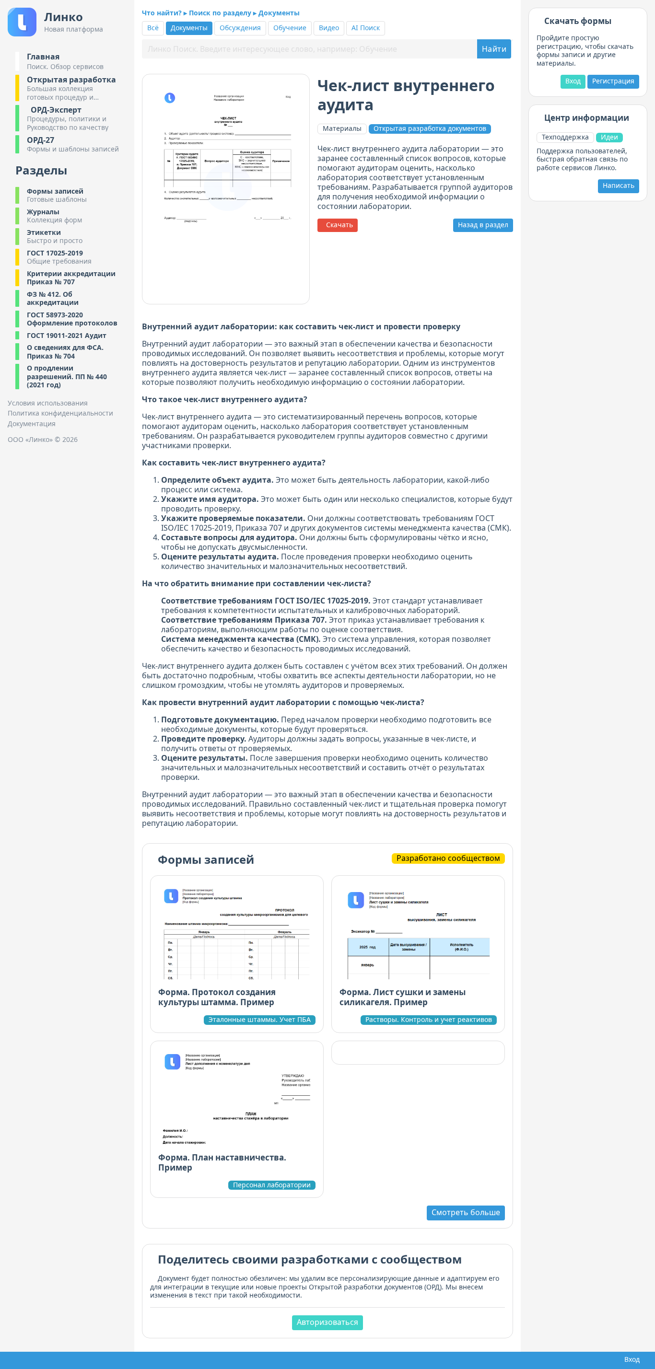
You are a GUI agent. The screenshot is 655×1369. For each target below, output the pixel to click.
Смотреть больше (466, 1212)
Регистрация (613, 80)
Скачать (337, 224)
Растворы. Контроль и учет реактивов (428, 1019)
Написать (618, 185)
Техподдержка (565, 136)
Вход (573, 80)
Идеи (609, 137)
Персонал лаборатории (272, 1185)
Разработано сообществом (448, 858)
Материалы (342, 128)
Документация (32, 423)
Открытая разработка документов (430, 128)
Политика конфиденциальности (60, 413)
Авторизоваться (327, 1322)
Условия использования (48, 403)
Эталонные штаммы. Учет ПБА (260, 1019)
